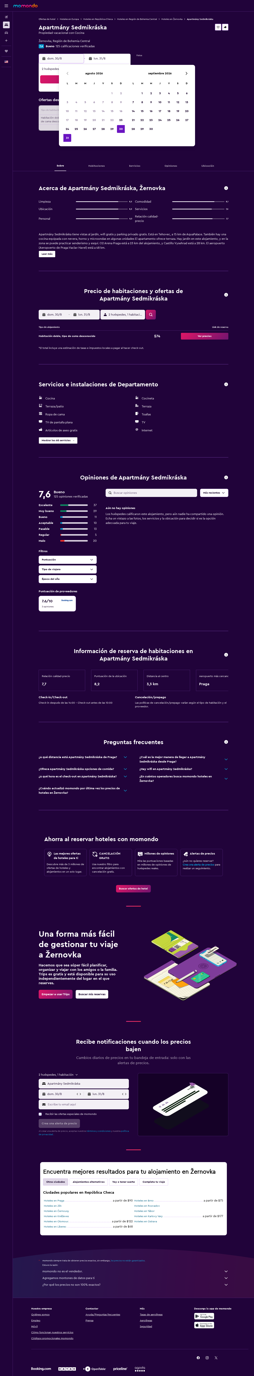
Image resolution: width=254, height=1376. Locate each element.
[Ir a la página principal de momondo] (25, 5)
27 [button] (94, 128)
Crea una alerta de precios (198, 864)
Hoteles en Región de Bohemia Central (137, 19)
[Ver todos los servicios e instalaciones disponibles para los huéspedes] (226, 384)
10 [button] (67, 111)
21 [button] (103, 120)
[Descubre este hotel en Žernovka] (226, 188)
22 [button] (112, 120)
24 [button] (67, 128)
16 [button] (121, 111)
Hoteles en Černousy (56, 1211)
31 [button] (67, 137)
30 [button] (121, 128)
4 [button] (76, 102)
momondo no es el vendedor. (62, 1271)
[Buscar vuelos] (6, 17)
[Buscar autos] (6, 32)
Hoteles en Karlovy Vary (148, 1216)
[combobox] (87, 1083)
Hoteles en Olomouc (56, 1221)
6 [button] (94, 102)
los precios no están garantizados (128, 1260)
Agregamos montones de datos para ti (68, 1278)
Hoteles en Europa (69, 19)
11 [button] (76, 111)
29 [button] (112, 128)
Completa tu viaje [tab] (154, 1182)
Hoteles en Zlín (53, 1206)
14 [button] (103, 111)
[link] (133, 888)
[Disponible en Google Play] (204, 1316)
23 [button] (121, 120)
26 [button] (85, 128)
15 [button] (112, 111)
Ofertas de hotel (47, 19)
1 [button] (111, 93)
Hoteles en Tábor (144, 1211)
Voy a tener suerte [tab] (123, 1182)
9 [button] (121, 102)
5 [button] (85, 102)
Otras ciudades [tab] (55, 1182)
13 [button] (94, 111)
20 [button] (94, 120)
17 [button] (67, 120)
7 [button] (103, 102)
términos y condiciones (99, 1131)
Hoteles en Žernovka (171, 19)
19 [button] (85, 120)
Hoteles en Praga (54, 1200)
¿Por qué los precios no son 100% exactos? (71, 1284)
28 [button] (103, 128)
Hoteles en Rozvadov (147, 1206)
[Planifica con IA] (6, 40)
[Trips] (6, 51)
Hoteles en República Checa (98, 19)
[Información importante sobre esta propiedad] (226, 655)
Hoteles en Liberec (55, 1226)
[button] (6, 6)
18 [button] (76, 120)
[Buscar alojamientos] (6, 25)
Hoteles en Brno (144, 1200)
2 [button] (121, 93)
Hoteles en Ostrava (145, 1221)
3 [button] (67, 102)
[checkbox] (57, 603)
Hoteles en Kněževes (56, 1216)
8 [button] (112, 102)
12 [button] (85, 111)
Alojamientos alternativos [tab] (89, 1182)
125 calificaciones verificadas (75, 46)
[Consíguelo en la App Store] (204, 1325)
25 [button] (76, 128)
